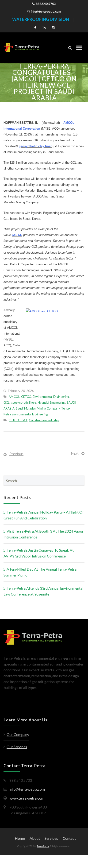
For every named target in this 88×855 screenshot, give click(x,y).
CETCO (17, 235)
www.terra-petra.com (26, 798)
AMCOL (14, 396)
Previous (16, 454)
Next (75, 453)
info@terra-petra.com (46, 11)
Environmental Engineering (51, 396)
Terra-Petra (43, 846)
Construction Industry (44, 420)
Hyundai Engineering (51, 402)
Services (51, 838)
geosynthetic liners (23, 402)
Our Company (18, 734)
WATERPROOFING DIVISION (40, 19)
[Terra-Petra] (21, 47)
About (35, 838)
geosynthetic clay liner (35, 146)
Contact (69, 838)
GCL (6, 402)
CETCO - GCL (18, 420)
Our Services (17, 746)
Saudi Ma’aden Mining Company (38, 408)
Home (20, 838)
